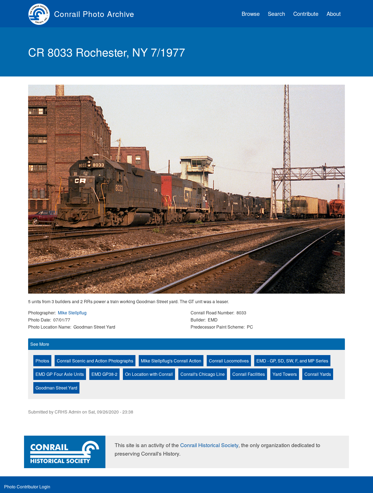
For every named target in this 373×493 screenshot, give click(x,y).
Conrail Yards (317, 374)
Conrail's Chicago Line (202, 374)
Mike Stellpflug (72, 312)
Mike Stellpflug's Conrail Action (171, 361)
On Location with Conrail (149, 374)
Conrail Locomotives (229, 361)
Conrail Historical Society (209, 444)
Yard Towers (285, 374)
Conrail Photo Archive (94, 13)
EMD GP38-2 (104, 374)
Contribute (305, 13)
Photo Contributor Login (27, 486)
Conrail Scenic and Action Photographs (95, 361)
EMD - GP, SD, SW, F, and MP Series (292, 361)
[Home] (41, 13)
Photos (42, 361)
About (334, 13)
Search (276, 13)
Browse (251, 13)
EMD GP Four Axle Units (59, 374)
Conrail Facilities (248, 374)
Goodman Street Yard (56, 388)
